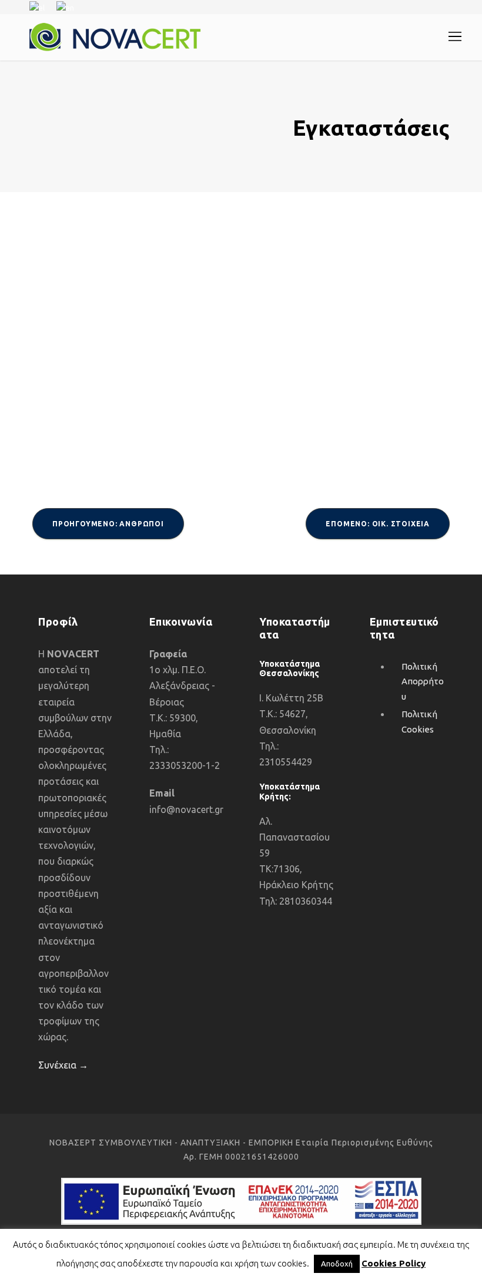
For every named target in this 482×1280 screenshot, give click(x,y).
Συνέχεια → (63, 1065)
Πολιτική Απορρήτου (422, 681)
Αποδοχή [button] (337, 1263)
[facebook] (450, 6)
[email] (429, 6)
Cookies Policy (394, 1263)
